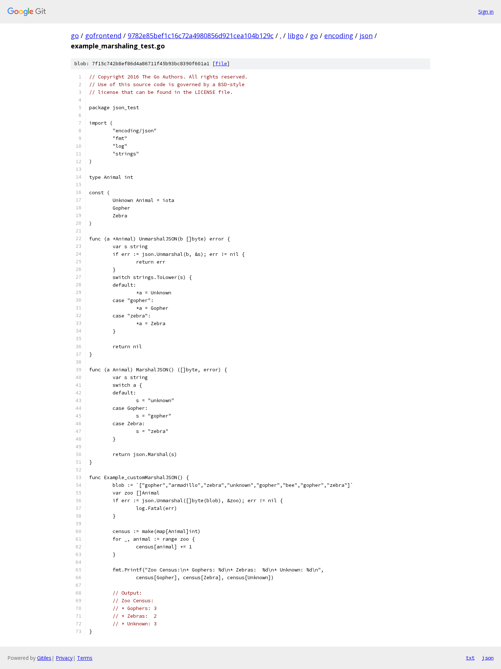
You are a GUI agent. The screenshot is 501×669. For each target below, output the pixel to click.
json (366, 35)
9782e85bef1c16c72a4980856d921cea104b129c (201, 35)
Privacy (64, 657)
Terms (84, 657)
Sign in (486, 11)
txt (470, 657)
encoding (338, 35)
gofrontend (103, 35)
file (221, 63)
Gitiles (44, 657)
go (75, 35)
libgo (296, 35)
